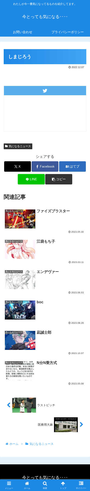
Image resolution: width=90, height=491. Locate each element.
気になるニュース (20, 146)
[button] (58, 179)
